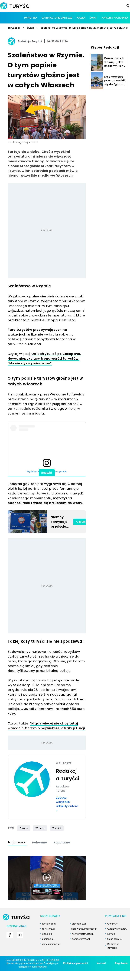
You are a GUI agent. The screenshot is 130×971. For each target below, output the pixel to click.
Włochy (40, 828)
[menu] (9, 935)
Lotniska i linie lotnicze (57, 17)
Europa (24, 828)
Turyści (56, 828)
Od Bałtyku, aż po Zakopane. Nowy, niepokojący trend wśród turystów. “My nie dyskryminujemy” (44, 358)
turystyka (30, 17)
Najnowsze (17, 842)
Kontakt (101, 963)
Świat (30, 28)
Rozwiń (46, 473)
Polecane (39, 842)
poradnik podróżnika (114, 17)
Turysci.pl (14, 28)
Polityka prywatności (75, 963)
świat (93, 17)
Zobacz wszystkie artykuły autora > (67, 804)
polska (80, 17)
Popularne (61, 842)
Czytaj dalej (84, 521)
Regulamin (121, 963)
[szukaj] (128, 6)
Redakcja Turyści (30, 41)
